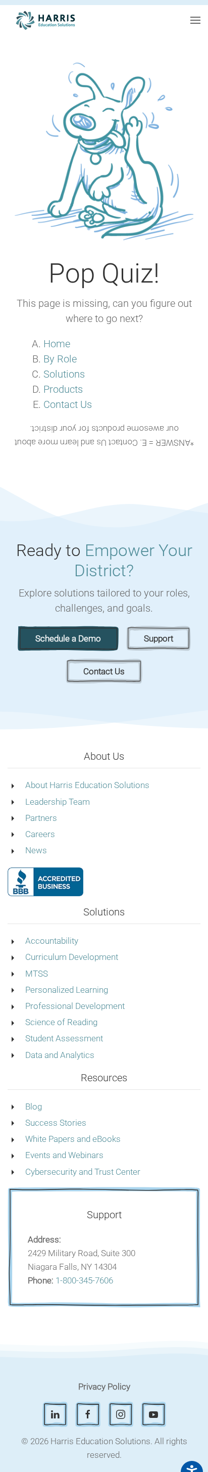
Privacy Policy (104, 1387)
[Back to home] (45, 20)
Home (56, 344)
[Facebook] (87, 1414)
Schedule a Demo (68, 638)
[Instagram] (120, 1414)
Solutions (64, 374)
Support (158, 638)
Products (63, 389)
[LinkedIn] (55, 1414)
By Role (60, 359)
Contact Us (67, 404)
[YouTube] (153, 1414)
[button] (195, 20)
